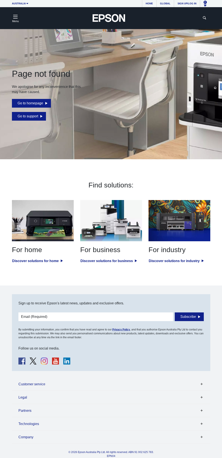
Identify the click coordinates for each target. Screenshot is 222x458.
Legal (22, 397)
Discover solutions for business (107, 261)
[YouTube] (55, 361)
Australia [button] (19, 3)
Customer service (31, 384)
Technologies (28, 424)
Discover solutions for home (36, 261)
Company (25, 437)
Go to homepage (30, 103)
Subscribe (188, 316)
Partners (24, 410)
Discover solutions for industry (175, 261)
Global (165, 3)
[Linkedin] (66, 361)
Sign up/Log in (187, 3)
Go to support (28, 116)
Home (149, 3)
